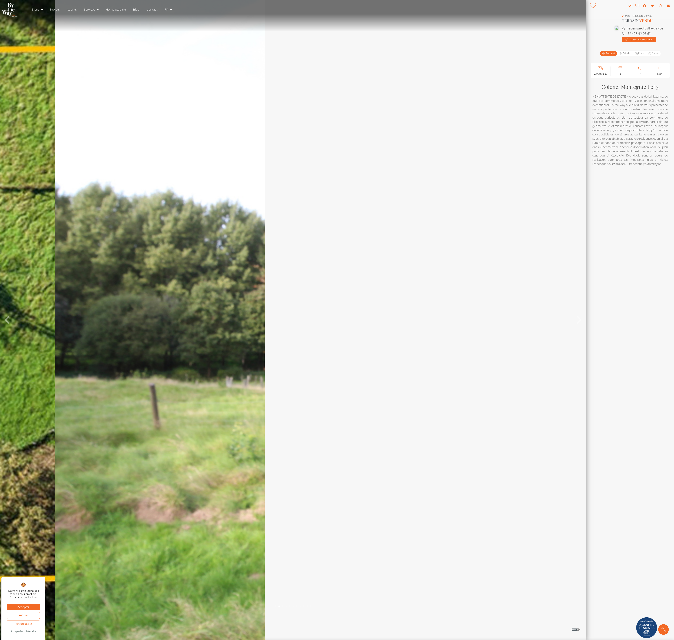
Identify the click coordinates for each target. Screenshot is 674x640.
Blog (136, 9)
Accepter (23, 607)
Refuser (23, 615)
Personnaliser (23, 623)
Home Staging (116, 9)
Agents (72, 9)
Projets (55, 9)
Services (89, 9)
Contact (152, 9)
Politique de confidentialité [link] (23, 631)
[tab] (608, 53)
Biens (35, 9)
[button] (7, 320)
